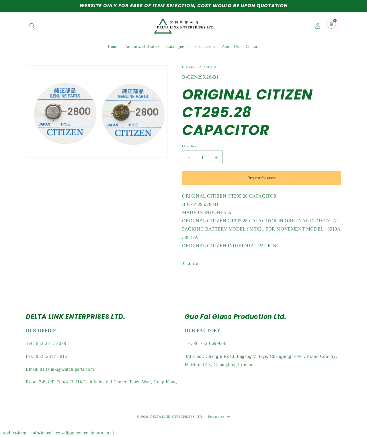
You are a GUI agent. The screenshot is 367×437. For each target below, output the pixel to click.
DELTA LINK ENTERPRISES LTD (176, 416)
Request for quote (261, 178)
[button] (32, 25)
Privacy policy (219, 416)
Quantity (189, 146)
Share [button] (193, 263)
